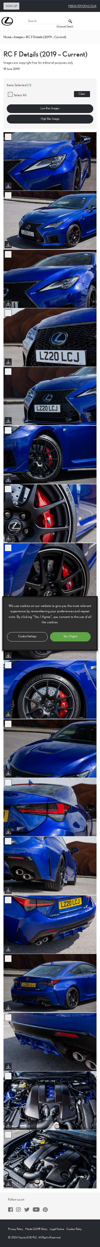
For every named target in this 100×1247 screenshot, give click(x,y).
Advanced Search (65, 26)
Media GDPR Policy (36, 1229)
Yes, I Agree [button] (70, 636)
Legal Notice (57, 1229)
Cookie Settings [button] (27, 636)
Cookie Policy (74, 1229)
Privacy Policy (15, 1229)
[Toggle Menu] (94, 21)
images (18, 37)
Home (7, 37)
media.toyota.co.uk (82, 6)
